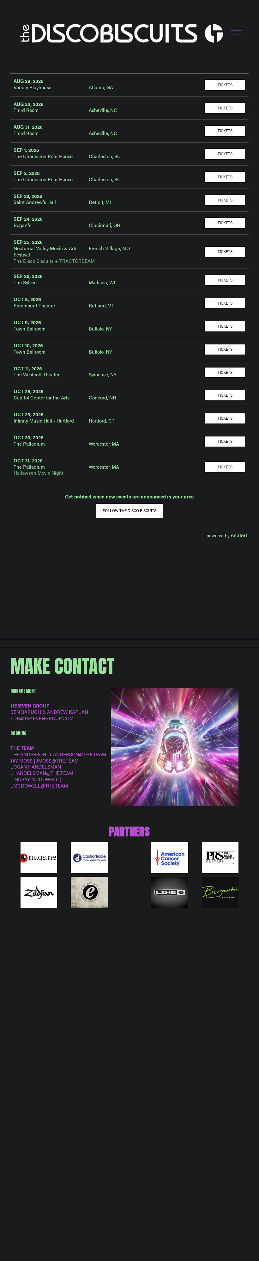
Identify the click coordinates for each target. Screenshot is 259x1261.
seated (239, 535)
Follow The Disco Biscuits (129, 510)
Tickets (225, 84)
